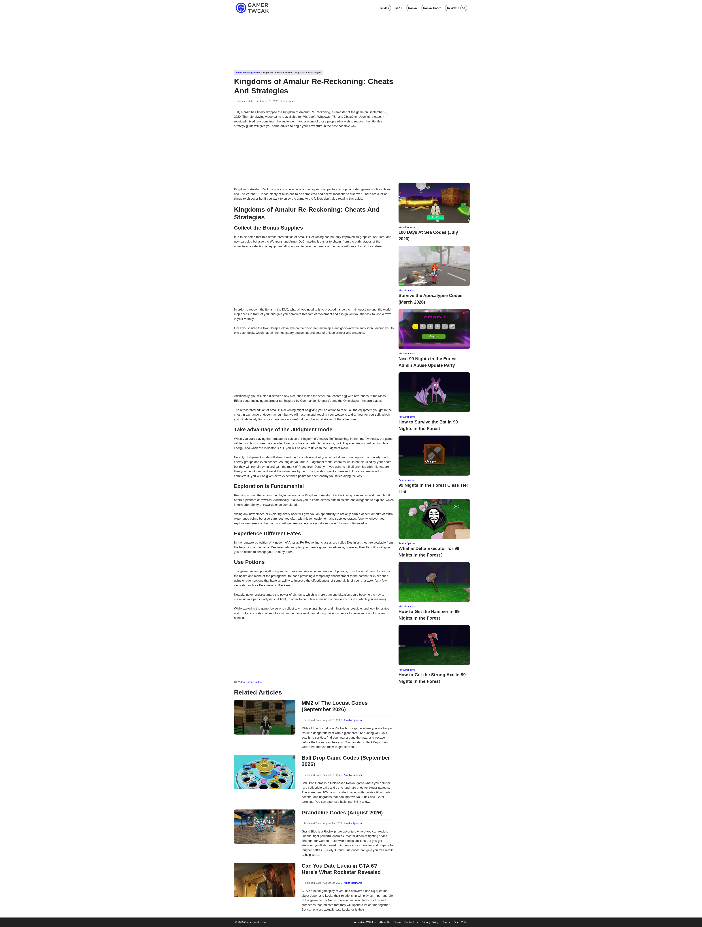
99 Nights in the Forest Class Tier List (433, 488)
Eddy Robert (288, 101)
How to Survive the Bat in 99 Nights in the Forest (428, 425)
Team (397, 922)
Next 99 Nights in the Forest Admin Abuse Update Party (428, 362)
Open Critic (460, 922)
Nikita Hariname (353, 882)
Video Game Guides (250, 681)
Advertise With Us (365, 922)
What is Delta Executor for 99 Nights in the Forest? (429, 551)
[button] (464, 8)
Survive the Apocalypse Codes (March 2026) (430, 298)
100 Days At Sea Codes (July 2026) (428, 235)
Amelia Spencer (353, 720)
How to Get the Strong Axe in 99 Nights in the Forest (432, 678)
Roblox (412, 8)
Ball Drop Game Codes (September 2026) (346, 761)
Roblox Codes (432, 8)
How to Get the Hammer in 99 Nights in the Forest (429, 614)
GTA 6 (398, 8)
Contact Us (411, 922)
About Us (384, 922)
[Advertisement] (351, 42)
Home (239, 72)
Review (451, 8)
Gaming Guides (252, 72)
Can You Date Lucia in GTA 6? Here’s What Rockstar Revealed (341, 869)
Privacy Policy (430, 922)
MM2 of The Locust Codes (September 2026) (335, 706)
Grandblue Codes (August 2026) (342, 813)
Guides (384, 8)
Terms (446, 922)
